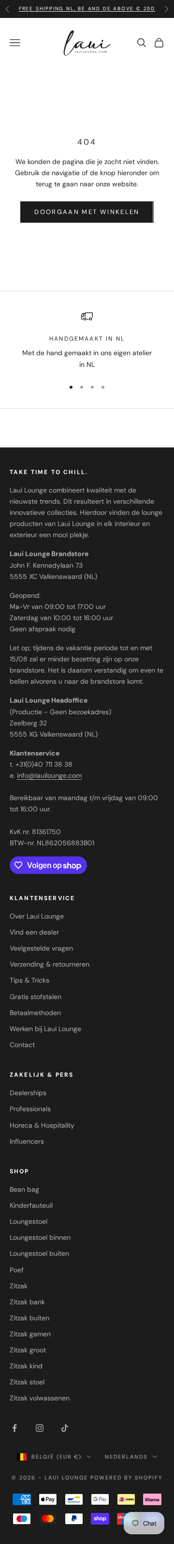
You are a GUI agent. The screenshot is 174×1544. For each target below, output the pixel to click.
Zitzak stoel (27, 1382)
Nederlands (126, 1456)
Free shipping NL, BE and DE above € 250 (87, 8)
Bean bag (24, 1189)
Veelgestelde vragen (41, 948)
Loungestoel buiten (39, 1253)
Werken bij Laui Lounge (45, 1028)
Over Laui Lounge (37, 916)
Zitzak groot (28, 1350)
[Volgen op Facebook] (14, 1428)
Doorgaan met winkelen (86, 212)
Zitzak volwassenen (40, 1398)
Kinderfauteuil (31, 1205)
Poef (17, 1269)
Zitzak (19, 1285)
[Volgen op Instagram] (39, 1428)
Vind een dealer (34, 932)
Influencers (27, 1141)
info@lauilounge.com (49, 775)
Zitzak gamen (30, 1334)
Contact (22, 1044)
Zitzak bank (27, 1302)
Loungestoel (28, 1221)
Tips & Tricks (29, 980)
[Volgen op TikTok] (65, 1428)
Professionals (30, 1108)
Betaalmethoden (35, 1012)
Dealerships (28, 1092)
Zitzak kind (26, 1366)
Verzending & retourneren (49, 964)
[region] (87, 340)
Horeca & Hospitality (42, 1125)
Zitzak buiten (29, 1318)
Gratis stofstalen (35, 996)
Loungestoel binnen (40, 1237)
